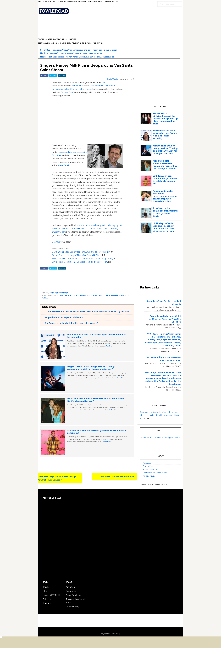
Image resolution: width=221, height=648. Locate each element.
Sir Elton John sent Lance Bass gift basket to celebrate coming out (165, 180)
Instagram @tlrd (172, 437)
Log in (118, 634)
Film (73, 295)
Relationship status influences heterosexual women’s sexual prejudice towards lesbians (165, 196)
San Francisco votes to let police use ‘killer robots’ (71, 323)
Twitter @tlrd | (147, 437)
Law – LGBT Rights (52, 595)
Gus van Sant (67, 92)
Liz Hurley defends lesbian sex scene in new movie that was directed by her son (87, 311)
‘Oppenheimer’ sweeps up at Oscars (64, 317)
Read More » (110, 346)
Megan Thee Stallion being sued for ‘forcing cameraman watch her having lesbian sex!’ (78, 57)
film (104, 82)
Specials (47, 603)
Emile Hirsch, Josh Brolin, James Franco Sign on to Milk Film (80, 262)
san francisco (117, 295)
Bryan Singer (65, 295)
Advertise (147, 463)
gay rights (81, 295)
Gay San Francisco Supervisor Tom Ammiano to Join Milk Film (81, 252)
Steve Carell (63, 165)
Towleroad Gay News (111, 11)
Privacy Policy (149, 476)
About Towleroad (150, 469)
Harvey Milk (77, 86)
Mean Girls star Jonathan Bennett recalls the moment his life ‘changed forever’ (165, 165)
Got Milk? (56, 242)
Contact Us (148, 466)
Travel (46, 587)
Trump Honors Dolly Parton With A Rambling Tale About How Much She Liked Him (164, 319)
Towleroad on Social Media (155, 473)
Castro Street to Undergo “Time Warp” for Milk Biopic (77, 255)
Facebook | (159, 437)
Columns (47, 599)
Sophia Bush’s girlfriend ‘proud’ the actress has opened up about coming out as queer (78, 50)
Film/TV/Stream (62, 293)
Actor (51, 293)
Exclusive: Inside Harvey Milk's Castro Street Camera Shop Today (82, 258)
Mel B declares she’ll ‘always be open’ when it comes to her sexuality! (71, 53)
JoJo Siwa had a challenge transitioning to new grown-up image (165, 212)
